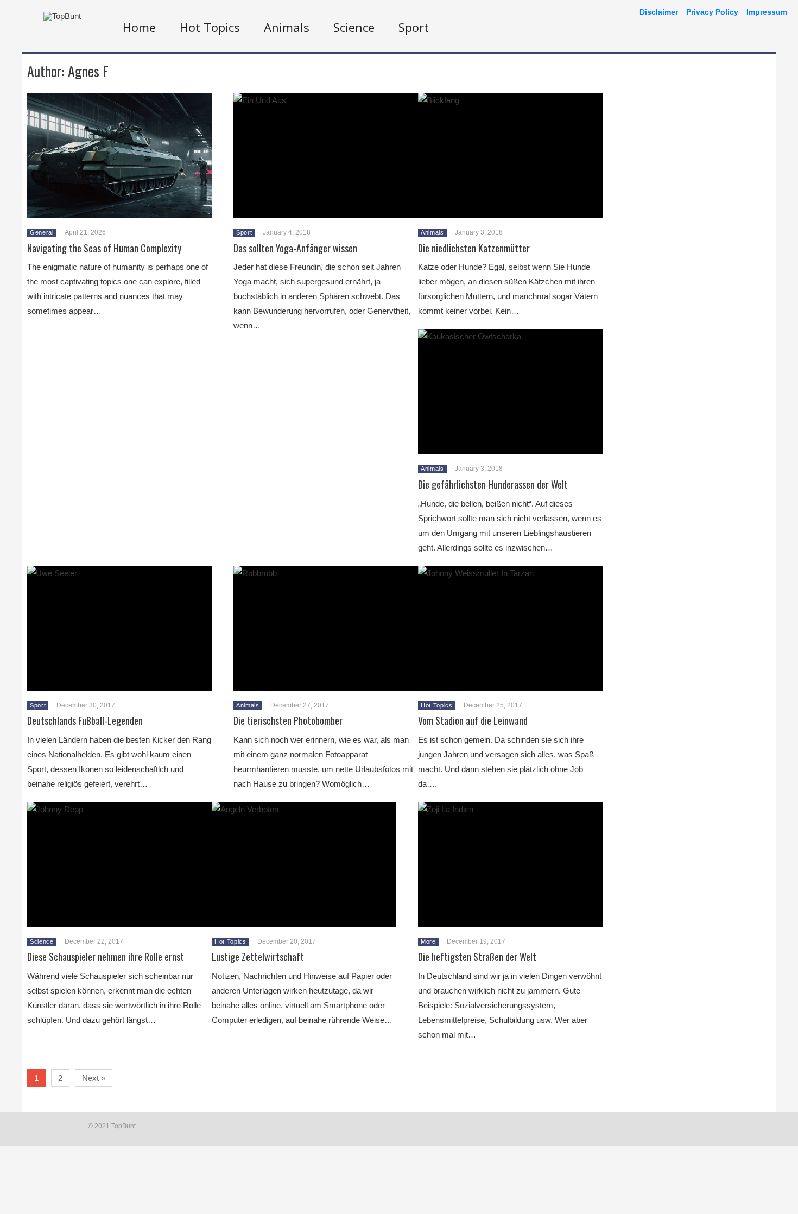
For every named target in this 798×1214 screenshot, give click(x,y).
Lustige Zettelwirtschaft (258, 957)
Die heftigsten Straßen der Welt (477, 957)
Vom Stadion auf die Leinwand (473, 720)
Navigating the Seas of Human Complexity (104, 248)
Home (139, 27)
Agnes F (88, 70)
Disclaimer (658, 12)
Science (354, 27)
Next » (93, 1078)
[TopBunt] (62, 16)
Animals (286, 27)
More (428, 941)
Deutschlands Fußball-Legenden (85, 720)
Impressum (766, 12)
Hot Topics (210, 27)
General (42, 232)
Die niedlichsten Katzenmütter (474, 248)
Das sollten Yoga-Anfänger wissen (295, 248)
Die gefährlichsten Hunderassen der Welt (493, 484)
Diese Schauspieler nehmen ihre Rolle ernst (105, 957)
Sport (413, 27)
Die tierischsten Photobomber (288, 720)
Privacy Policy (712, 12)
